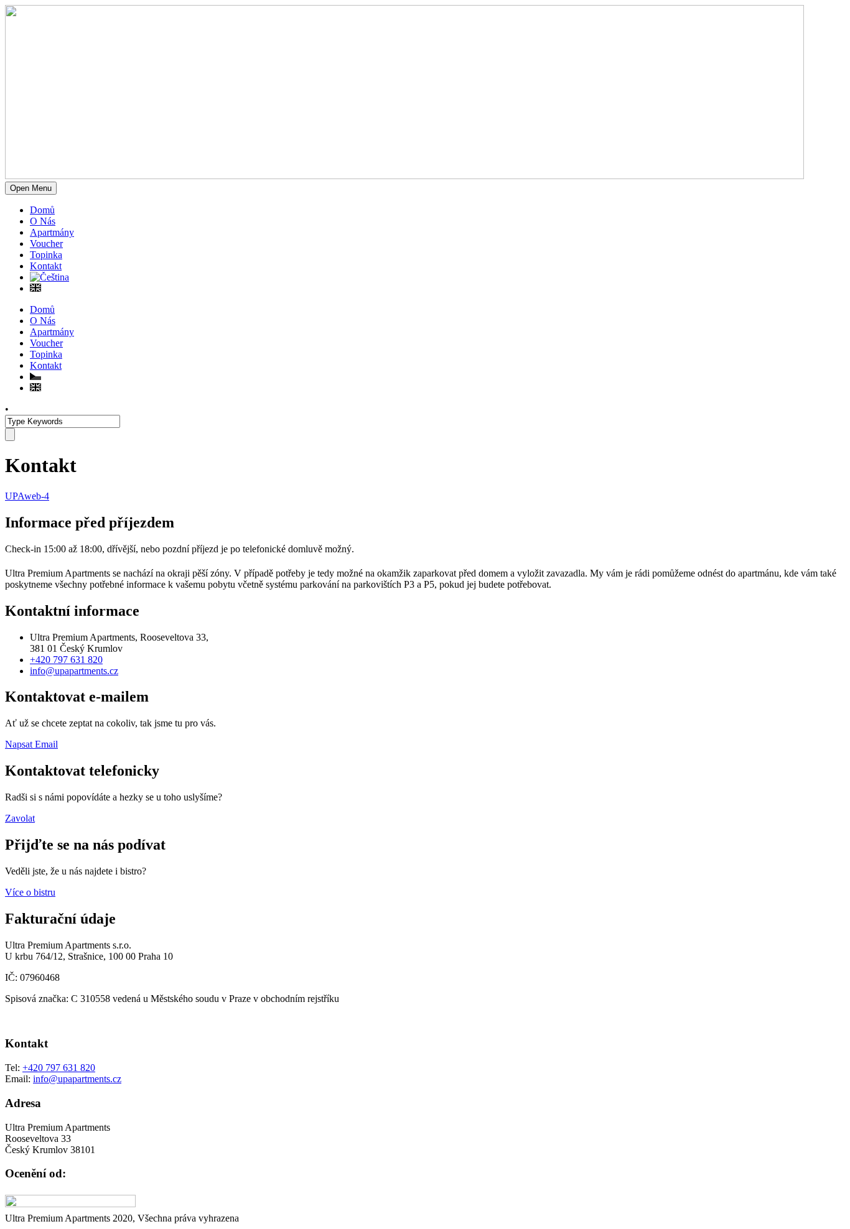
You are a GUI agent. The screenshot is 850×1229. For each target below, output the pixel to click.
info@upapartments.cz (74, 671)
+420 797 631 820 (66, 659)
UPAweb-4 (27, 496)
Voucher (46, 243)
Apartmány (52, 232)
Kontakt (46, 266)
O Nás (42, 221)
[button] (31, 744)
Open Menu (31, 188)
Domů (42, 210)
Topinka (46, 254)
